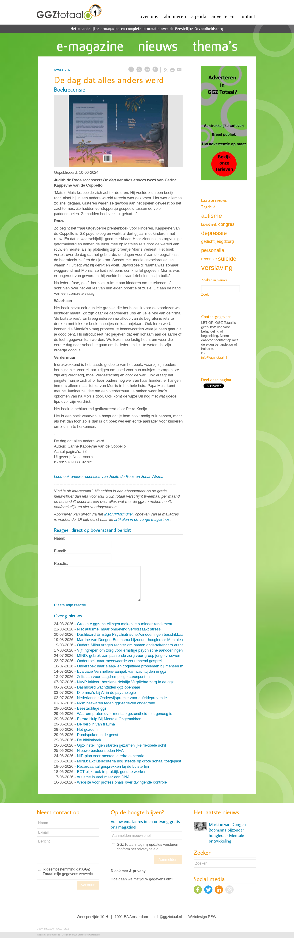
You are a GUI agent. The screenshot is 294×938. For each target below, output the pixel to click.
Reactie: (61, 563)
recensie (209, 258)
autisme (211, 215)
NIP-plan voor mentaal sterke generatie (110, 756)
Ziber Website (53, 935)
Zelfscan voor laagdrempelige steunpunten (113, 677)
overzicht (62, 69)
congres (226, 224)
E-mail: (60, 551)
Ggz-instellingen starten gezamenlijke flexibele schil (121, 745)
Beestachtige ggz (92, 708)
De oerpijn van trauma (96, 724)
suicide (227, 258)
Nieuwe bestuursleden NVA (100, 750)
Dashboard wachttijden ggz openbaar (108, 687)
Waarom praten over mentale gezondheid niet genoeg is (124, 713)
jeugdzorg (225, 241)
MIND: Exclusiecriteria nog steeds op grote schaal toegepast (129, 761)
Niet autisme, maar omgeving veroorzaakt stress (119, 629)
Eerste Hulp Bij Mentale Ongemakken (109, 719)
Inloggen (41, 935)
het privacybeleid (144, 849)
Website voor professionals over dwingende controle (122, 782)
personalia (212, 250)
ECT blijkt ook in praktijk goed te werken (111, 772)
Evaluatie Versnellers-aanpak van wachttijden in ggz (121, 671)
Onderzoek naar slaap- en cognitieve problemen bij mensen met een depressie (144, 666)
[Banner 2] (224, 123)
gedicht (208, 241)
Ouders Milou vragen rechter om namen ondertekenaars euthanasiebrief (138, 645)
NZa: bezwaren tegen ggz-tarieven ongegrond (116, 703)
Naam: (59, 538)
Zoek (205, 294)
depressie (214, 233)
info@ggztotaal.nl (214, 357)
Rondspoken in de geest (97, 735)
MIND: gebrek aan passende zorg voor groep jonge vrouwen (128, 655)
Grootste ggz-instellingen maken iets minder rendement (124, 624)
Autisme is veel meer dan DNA (103, 777)
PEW (212, 917)
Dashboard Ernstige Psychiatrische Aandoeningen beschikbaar (131, 634)
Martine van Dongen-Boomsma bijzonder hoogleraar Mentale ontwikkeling (140, 640)
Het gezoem (87, 729)
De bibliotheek (89, 740)
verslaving (217, 267)
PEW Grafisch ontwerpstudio (86, 935)
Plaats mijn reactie (70, 605)
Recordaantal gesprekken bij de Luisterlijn (113, 766)
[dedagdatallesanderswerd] (118, 131)
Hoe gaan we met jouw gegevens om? (142, 879)
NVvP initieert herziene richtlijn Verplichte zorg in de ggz (125, 682)
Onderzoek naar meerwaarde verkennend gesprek (120, 661)
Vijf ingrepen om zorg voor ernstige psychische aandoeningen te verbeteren (141, 650)
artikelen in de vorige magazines (142, 519)
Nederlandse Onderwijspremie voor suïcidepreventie (122, 698)
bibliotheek (209, 224)
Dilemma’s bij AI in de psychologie (106, 692)
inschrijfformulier (118, 514)
